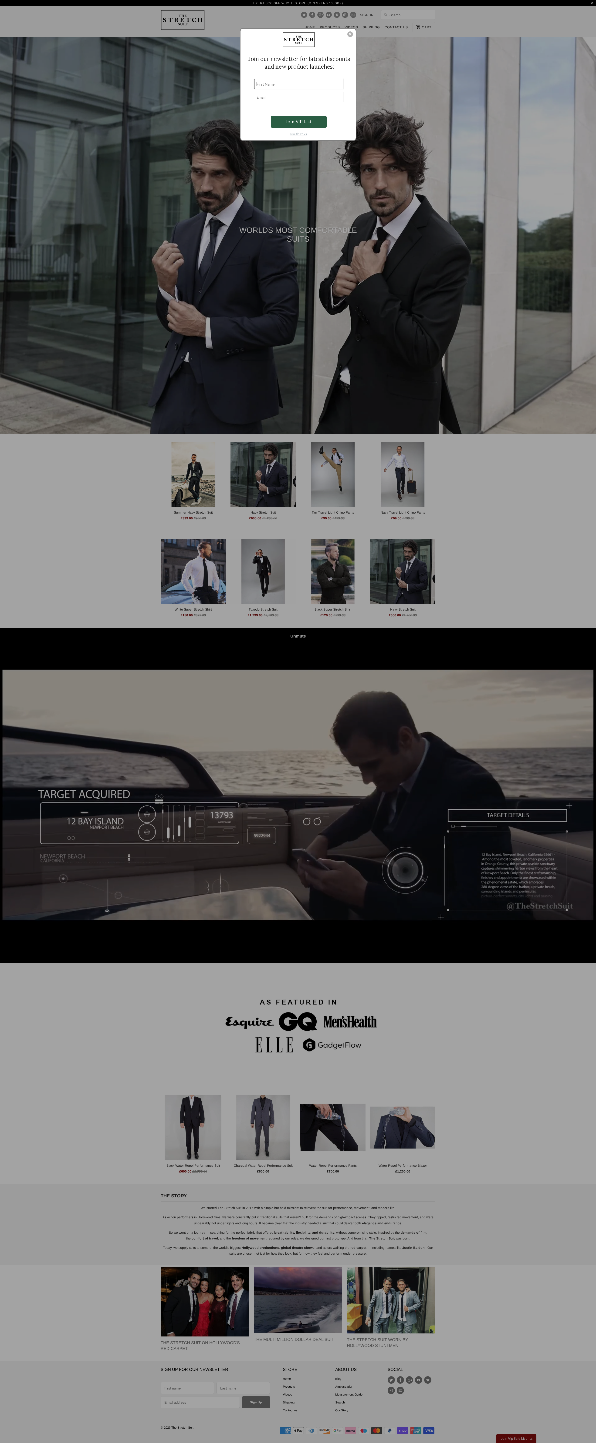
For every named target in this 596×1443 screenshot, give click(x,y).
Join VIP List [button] (299, 121)
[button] (350, 34)
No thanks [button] (298, 134)
